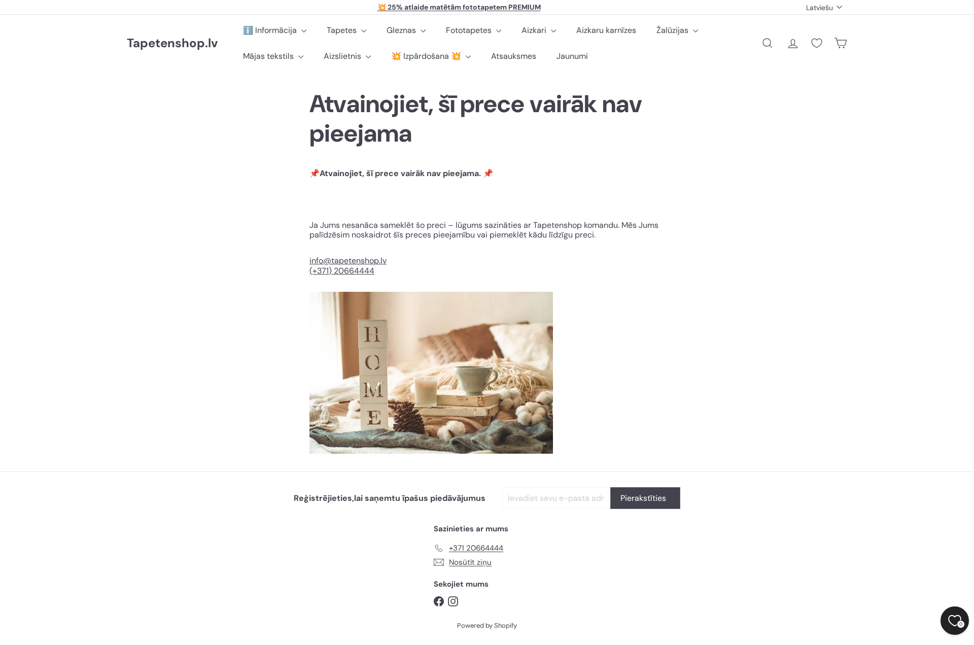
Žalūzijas (673, 30)
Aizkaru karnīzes (606, 30)
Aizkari (534, 30)
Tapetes (343, 30)
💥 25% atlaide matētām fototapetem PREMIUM (459, 7)
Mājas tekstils (269, 56)
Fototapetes (470, 30)
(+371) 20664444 (341, 270)
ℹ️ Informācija (271, 30)
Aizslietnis (343, 56)
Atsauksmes (513, 56)
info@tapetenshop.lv (348, 260)
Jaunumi (572, 56)
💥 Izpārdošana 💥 (427, 56)
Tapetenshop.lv (172, 43)
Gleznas (402, 30)
